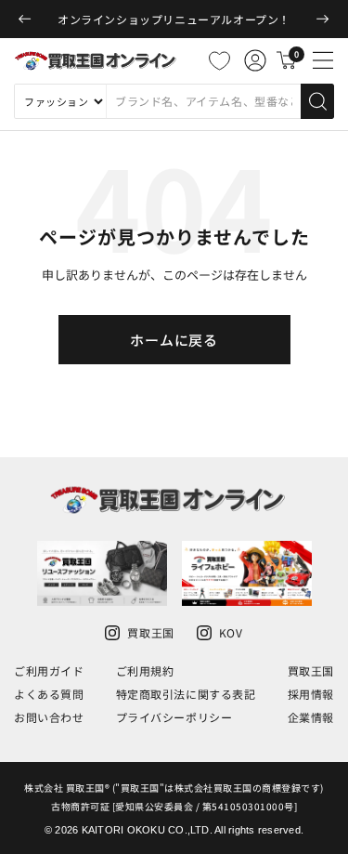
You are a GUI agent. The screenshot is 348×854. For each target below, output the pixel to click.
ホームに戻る (174, 339)
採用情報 (311, 694)
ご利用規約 (145, 670)
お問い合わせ (49, 717)
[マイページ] (255, 60)
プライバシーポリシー (174, 717)
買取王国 (311, 670)
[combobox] (203, 101)
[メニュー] (323, 60)
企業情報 (311, 717)
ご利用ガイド (49, 670)
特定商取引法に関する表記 (186, 694)
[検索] (317, 101)
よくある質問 (49, 694)
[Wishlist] (219, 60)
